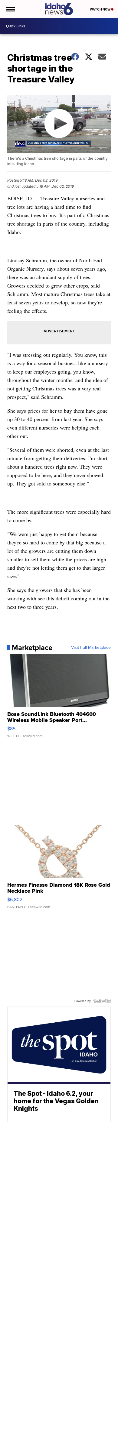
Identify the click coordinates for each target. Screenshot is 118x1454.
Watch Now (100, 9)
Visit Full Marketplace (91, 647)
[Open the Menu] (10, 9)
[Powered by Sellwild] (102, 1001)
